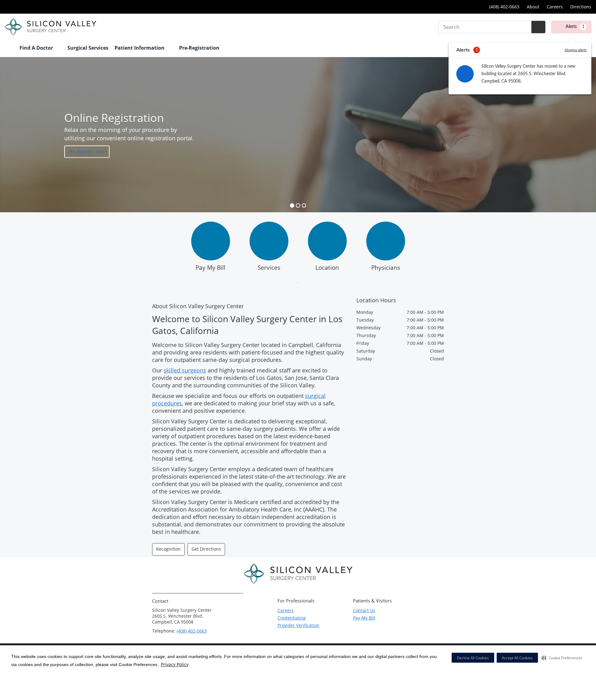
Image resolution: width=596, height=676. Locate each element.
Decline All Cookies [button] (473, 657)
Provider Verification (298, 625)
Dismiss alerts (576, 50)
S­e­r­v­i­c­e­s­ (269, 268)
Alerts (575, 27)
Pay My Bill (210, 268)
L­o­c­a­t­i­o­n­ (327, 268)
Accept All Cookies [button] (517, 657)
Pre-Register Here (87, 151)
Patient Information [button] (140, 47)
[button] (562, 658)
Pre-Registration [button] (200, 47)
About (533, 7)
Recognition (168, 549)
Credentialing (292, 618)
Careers (555, 7)
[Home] (9, 48)
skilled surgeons (185, 370)
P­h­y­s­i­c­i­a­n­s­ (385, 268)
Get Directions (206, 549)
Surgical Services (87, 47)
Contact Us (364, 610)
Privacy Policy (174, 664)
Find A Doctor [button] (37, 47)
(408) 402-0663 (503, 7)
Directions (580, 7)
